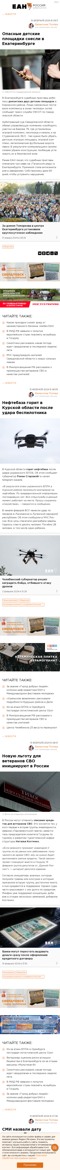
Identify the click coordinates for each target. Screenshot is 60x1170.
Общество (8, 247)
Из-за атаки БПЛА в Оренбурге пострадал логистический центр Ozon (30, 709)
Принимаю (30, 1165)
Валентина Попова (46, 25)
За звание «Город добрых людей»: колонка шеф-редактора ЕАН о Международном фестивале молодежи (30, 690)
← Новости (9, 14)
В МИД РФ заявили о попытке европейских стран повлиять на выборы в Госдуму (31, 334)
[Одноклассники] (44, 253)
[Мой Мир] (52, 253)
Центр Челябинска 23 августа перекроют (32, 728)
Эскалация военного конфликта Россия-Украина (23, 604)
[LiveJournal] (56, 253)
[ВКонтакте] (40, 253)
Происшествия (10, 600)
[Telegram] (48, 253)
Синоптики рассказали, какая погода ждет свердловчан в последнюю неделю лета (32, 346)
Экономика (8, 972)
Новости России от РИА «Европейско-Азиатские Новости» (22, 6)
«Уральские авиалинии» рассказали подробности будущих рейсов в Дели (30, 700)
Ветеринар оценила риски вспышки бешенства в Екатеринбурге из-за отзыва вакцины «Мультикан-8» (32, 1061)
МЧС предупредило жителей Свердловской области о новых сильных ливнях (31, 358)
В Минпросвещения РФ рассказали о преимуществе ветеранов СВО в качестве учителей (29, 371)
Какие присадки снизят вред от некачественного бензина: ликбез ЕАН (30, 324)
